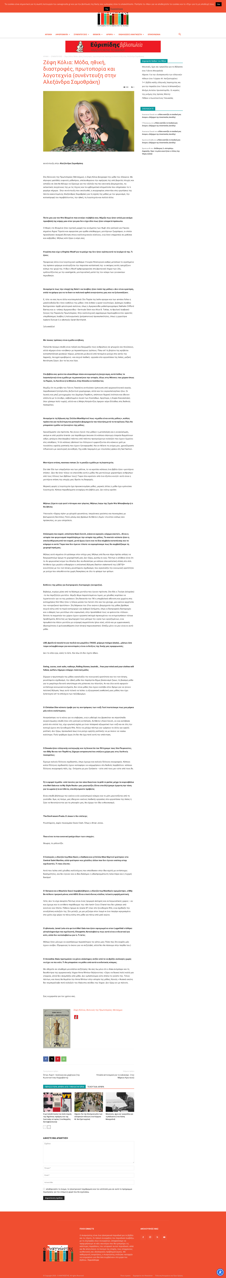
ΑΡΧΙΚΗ (48, 34)
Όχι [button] (106, 9)
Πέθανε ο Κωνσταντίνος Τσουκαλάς (157, 98)
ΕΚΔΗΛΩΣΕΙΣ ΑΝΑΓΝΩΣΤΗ (130, 34)
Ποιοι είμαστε (125, 1275)
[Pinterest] (57, 1059)
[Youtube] (164, 1237)
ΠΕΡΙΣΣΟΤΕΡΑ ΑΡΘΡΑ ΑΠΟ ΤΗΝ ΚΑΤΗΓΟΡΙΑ (64, 1087)
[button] (180, 34)
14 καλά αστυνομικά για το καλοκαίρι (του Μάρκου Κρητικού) (115, 1076)
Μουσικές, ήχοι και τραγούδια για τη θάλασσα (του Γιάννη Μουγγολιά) (119, 1116)
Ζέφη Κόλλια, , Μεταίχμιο (98, 1010)
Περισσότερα (93, 1260)
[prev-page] (44, 1127)
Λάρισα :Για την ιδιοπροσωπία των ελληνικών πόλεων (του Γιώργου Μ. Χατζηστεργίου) (88, 1116)
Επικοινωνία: (86, 1265)
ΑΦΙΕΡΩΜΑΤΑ (62, 34)
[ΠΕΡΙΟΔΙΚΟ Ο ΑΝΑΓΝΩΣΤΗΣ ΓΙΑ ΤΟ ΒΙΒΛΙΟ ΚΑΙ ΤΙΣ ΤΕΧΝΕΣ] (113, 17)
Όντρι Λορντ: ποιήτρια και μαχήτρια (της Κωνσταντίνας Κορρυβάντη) (61, 1076)
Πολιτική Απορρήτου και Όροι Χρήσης (169, 1275)
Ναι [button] (218, 4)
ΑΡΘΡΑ (109, 34)
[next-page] (49, 1127)
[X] (51, 1059)
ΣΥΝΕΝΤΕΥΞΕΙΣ (80, 34)
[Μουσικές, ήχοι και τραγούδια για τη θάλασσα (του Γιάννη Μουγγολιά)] (120, 1102)
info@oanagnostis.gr (101, 1265)
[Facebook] (45, 1059)
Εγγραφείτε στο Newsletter (143, 1275)
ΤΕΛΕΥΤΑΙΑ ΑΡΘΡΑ (95, 1087)
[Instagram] (150, 1237)
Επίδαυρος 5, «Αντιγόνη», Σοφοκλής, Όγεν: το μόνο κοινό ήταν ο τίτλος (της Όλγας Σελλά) (161, 151)
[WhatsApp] (63, 1059)
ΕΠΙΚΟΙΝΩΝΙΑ (154, 34)
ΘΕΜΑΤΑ (96, 34)
